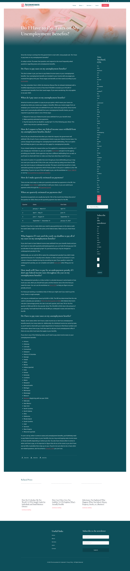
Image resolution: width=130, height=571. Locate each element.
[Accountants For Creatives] (24, 530)
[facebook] (104, 1)
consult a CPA (50, 448)
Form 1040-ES (72, 170)
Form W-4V (55, 151)
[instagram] (106, 1)
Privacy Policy (70, 562)
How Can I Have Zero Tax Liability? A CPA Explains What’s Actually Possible (63, 502)
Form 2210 (57, 263)
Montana (26, 398)
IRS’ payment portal (45, 187)
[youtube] (108, 1)
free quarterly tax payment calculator (38, 173)
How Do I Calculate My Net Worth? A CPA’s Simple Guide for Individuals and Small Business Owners (33, 503)
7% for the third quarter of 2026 (51, 301)
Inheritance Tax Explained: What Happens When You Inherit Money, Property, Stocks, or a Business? (94, 502)
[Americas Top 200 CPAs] (34, 540)
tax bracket (24, 81)
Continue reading (26, 509)
